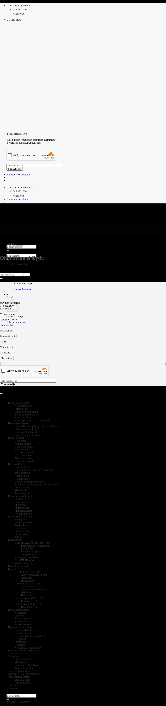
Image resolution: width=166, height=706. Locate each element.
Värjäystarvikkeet (24, 446)
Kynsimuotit (21, 639)
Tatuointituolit (22, 493)
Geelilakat (26, 577)
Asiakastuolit (21, 478)
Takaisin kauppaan (22, 289)
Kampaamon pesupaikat (27, 414)
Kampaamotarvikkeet (25, 461)
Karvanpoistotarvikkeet (26, 557)
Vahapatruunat (28, 554)
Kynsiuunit (20, 621)
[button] (13, 19)
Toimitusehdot (7, 325)
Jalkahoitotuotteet (23, 531)
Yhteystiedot (6, 347)
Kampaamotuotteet (17, 438)
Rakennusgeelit (29, 601)
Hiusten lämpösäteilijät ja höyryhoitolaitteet (37, 426)
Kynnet (12, 569)
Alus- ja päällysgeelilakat (34, 574)
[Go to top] (1, 393)
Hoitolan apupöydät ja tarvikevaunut (33, 470)
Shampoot (26, 455)
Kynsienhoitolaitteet (18, 609)
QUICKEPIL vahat (25, 560)
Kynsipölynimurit (24, 618)
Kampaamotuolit (23, 405)
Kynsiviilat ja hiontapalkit (28, 647)
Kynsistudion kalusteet (19, 566)
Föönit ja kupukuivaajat (27, 429)
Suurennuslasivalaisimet (27, 665)
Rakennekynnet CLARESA (29, 598)
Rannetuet (20, 644)
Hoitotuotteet (27, 580)
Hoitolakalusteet (16, 464)
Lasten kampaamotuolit (26, 411)
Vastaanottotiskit (23, 682)
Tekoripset (20, 519)
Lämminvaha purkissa (32, 551)
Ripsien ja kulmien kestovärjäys (24, 650)
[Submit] (1, 278)
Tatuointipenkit (22, 472)
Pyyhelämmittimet (24, 513)
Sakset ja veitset (23, 458)
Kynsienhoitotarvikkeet (20, 627)
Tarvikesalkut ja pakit (19, 671)
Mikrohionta (21, 505)
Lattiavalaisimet (23, 659)
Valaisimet (13, 656)
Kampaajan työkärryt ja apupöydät (32, 420)
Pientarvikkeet (22, 534)
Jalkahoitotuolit (22, 487)
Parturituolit (21, 408)
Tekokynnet (27, 586)
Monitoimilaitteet (23, 510)
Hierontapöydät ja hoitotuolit (29, 481)
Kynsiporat (20, 612)
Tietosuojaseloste (8, 319)
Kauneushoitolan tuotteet (21, 516)
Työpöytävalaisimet (25, 668)
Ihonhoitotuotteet (23, 522)
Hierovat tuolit (22, 467)
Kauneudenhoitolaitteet (20, 496)
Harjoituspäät (21, 440)
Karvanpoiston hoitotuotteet (35, 545)
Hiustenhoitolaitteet (18, 423)
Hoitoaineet (27, 452)
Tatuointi (12, 685)
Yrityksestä (6, 352)
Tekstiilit (19, 537)
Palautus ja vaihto (9, 336)
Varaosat (19, 615)
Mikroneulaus (22, 507)
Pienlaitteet (20, 499)
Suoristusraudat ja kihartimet (29, 435)
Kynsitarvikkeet (23, 633)
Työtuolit (12, 653)
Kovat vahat (27, 548)
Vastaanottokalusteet (18, 676)
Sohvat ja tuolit (22, 679)
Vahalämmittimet (23, 563)
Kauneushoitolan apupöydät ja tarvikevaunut (37, 484)
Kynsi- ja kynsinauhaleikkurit (30, 636)
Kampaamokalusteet (18, 403)
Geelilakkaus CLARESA (28, 572)
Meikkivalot (21, 662)
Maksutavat (6, 330)
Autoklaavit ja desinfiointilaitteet (24, 673)
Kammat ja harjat (23, 443)
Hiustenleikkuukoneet (26, 432)
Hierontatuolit (22, 475)
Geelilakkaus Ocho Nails (27, 583)
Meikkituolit (21, 490)
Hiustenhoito (21, 449)
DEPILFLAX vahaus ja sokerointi (32, 542)
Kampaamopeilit (23, 417)
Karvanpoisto (15, 539)
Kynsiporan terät (23, 624)
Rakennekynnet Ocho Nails (29, 604)
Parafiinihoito (21, 525)
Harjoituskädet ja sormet (27, 630)
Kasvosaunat (21, 502)
